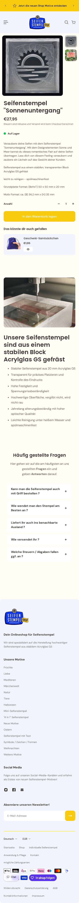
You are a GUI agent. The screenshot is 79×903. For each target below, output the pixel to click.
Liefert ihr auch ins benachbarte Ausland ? (34, 525)
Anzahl (8, 203)
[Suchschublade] (66, 22)
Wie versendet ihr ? (25, 539)
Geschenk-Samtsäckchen (41, 238)
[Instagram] (6, 790)
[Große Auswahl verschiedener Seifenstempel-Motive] (40, 6)
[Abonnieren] (70, 816)
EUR (25, 838)
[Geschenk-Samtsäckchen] (13, 243)
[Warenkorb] (73, 22)
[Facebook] (14, 790)
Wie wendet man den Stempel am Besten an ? (35, 508)
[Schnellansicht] (28, 249)
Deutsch (9, 838)
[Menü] (6, 22)
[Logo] (39, 22)
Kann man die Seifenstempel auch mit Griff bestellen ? (35, 491)
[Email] (22, 790)
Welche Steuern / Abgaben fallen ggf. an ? (34, 554)
